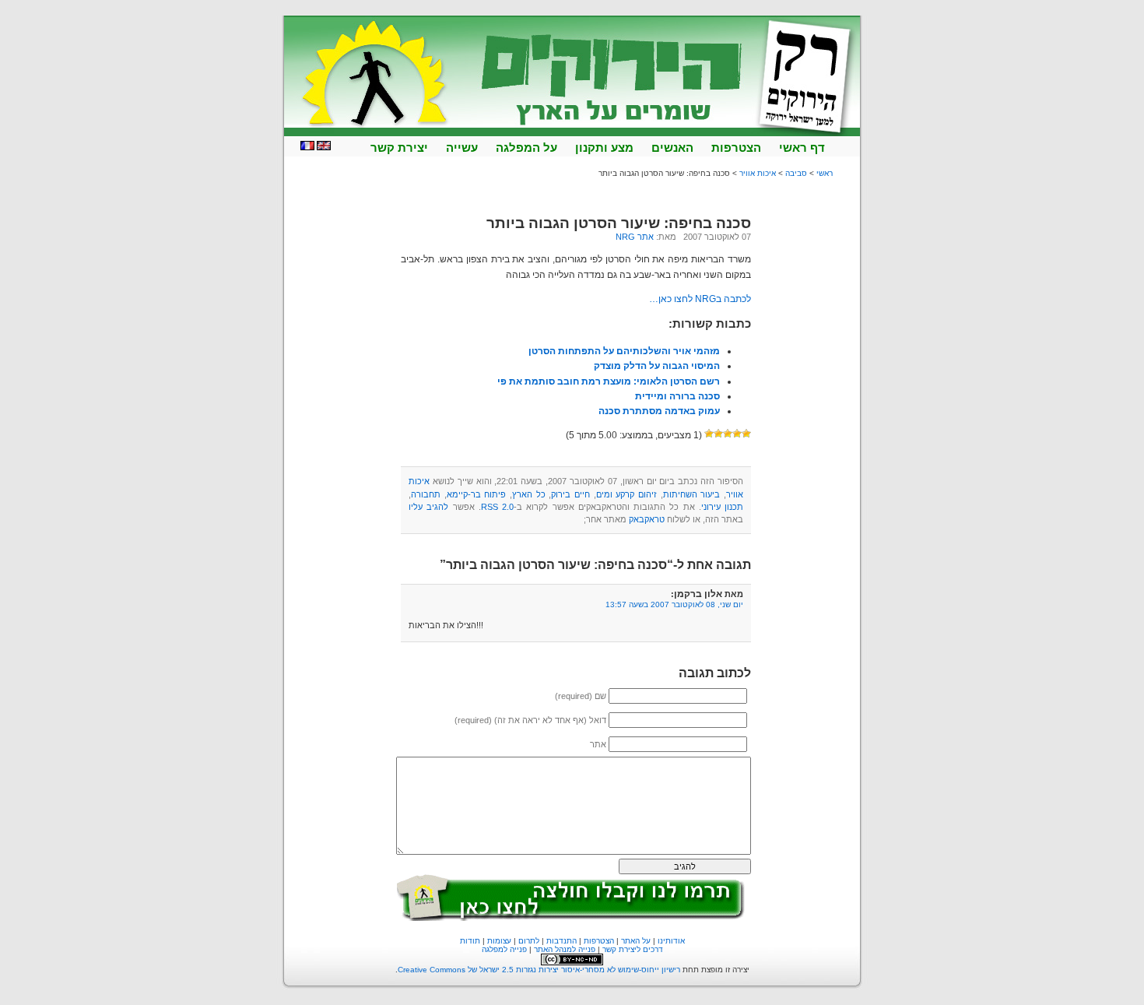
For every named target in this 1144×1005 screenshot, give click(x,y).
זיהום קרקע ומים (626, 494)
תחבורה (425, 494)
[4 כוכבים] (718, 433)
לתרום (528, 940)
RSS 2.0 (497, 506)
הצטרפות (736, 147)
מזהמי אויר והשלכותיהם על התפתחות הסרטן (624, 351)
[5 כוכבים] (709, 433)
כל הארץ (529, 494)
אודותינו (671, 940)
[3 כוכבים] (727, 433)
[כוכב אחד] (746, 433)
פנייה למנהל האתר (564, 949)
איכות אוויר (757, 173)
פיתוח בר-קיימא (477, 494)
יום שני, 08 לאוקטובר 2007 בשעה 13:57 (674, 604)
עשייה (462, 147)
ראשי (824, 173)
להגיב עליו (428, 506)
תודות (470, 940)
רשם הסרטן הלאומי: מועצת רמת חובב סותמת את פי (608, 381)
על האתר (636, 940)
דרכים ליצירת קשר (632, 949)
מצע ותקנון (604, 147)
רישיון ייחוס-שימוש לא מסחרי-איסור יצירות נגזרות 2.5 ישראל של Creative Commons (539, 969)
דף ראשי (802, 147)
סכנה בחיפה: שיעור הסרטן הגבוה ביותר (618, 223)
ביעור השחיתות (692, 494)
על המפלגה (526, 147)
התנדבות (561, 940)
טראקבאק (647, 519)
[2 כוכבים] (737, 433)
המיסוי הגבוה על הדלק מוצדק (657, 365)
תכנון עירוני (722, 506)
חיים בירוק (570, 494)
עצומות (499, 940)
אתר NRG (635, 236)
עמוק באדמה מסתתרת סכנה (659, 411)
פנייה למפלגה (504, 949)
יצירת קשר (399, 147)
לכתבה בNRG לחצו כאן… (700, 298)
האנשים (672, 147)
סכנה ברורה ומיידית (677, 396)
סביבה (796, 173)
